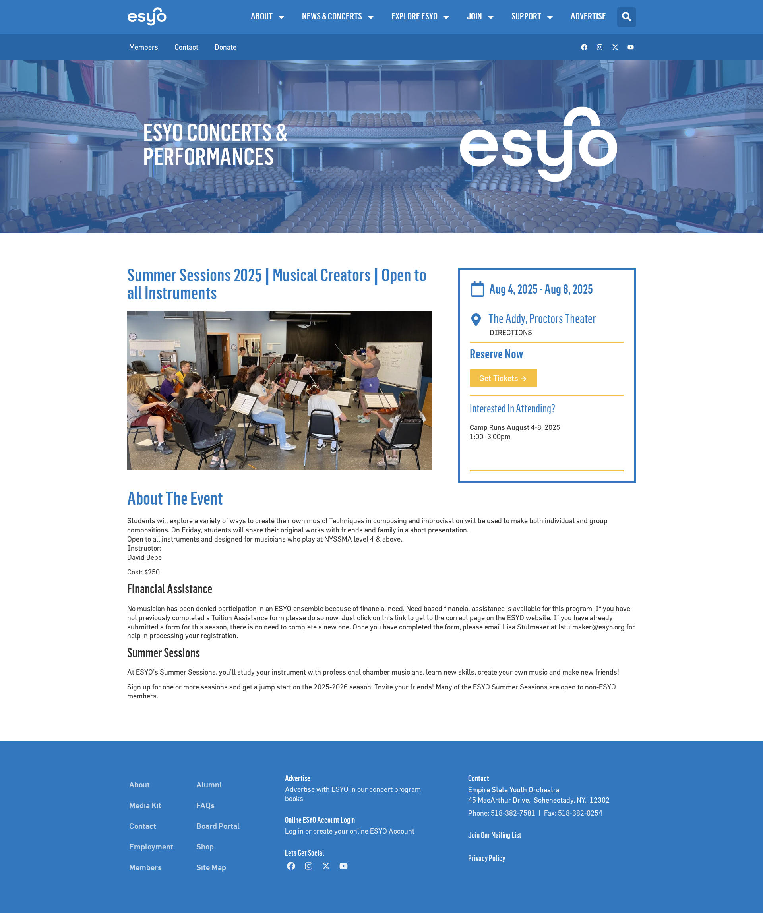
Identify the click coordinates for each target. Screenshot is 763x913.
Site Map (211, 868)
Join (474, 17)
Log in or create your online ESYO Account (349, 831)
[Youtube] (631, 47)
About (262, 17)
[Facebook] (584, 47)
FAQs (205, 806)
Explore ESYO (414, 17)
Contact (186, 47)
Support (526, 17)
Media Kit (145, 806)
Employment (151, 847)
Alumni (208, 785)
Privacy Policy (486, 859)
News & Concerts (332, 17)
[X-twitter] (615, 47)
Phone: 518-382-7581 (501, 813)
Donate (225, 47)
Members (143, 47)
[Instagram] (600, 47)
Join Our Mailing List (494, 835)
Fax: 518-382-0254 (573, 813)
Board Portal (218, 826)
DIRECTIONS (511, 332)
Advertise (588, 17)
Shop (205, 847)
